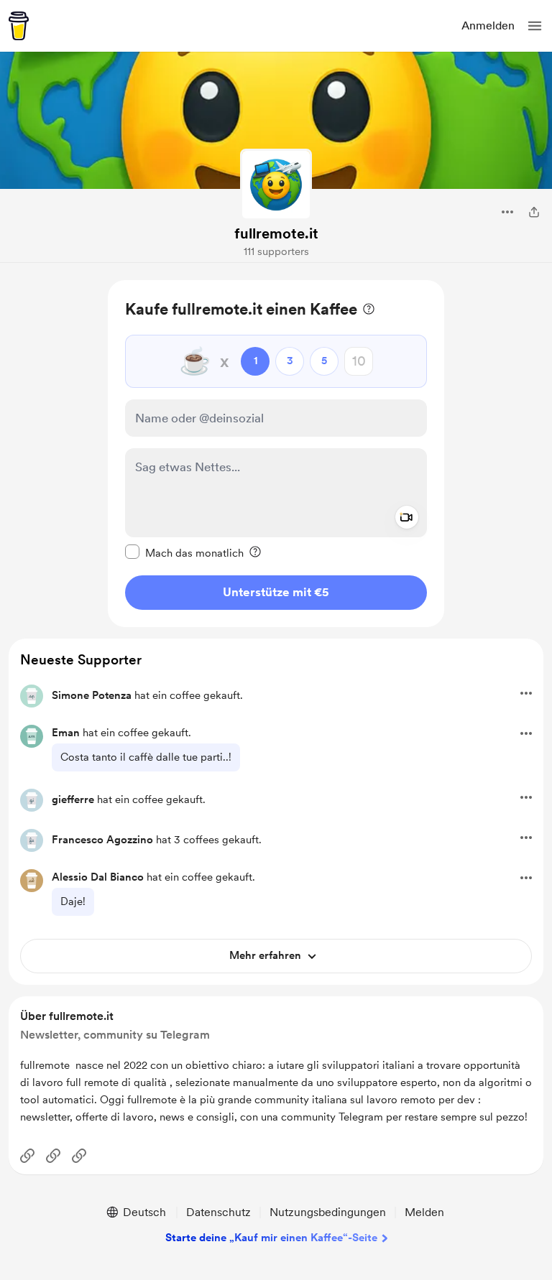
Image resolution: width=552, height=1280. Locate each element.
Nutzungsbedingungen (328, 1212)
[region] (276, 453)
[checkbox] (184, 552)
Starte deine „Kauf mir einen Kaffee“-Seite (271, 1237)
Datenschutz (218, 1212)
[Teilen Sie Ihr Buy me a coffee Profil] (534, 211)
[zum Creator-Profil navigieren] (276, 185)
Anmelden (488, 25)
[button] (534, 25)
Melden (424, 1212)
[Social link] (27, 1156)
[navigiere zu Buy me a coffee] (19, 25)
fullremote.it (276, 233)
